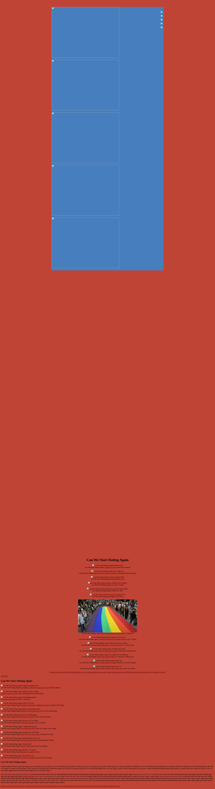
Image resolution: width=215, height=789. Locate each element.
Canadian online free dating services (35, 688)
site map (4, 676)
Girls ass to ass (7, 786)
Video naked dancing (110, 786)
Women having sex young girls (113, 633)
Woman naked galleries (108, 573)
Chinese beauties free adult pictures (113, 639)
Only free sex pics (28, 723)
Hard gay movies (27, 717)
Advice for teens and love (79, 786)
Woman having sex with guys (111, 668)
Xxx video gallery (91, 672)
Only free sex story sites (30, 734)
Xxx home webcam (28, 758)
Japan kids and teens (29, 740)
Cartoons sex (109, 567)
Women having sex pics (30, 711)
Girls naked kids (107, 657)
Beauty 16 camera (28, 752)
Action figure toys (27, 746)
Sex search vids (104, 672)
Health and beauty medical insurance (35, 705)
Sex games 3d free (8, 699)
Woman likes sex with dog (60, 672)
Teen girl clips (18, 786)
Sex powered (63, 786)
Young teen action (32, 786)
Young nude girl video (107, 663)
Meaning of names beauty (111, 645)
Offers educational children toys (138, 672)
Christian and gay (158, 672)
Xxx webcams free (28, 728)
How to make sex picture (108, 651)
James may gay (29, 776)
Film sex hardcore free (48, 786)
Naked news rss (77, 672)
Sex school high (95, 786)
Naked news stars (118, 672)
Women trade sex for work (11, 693)
